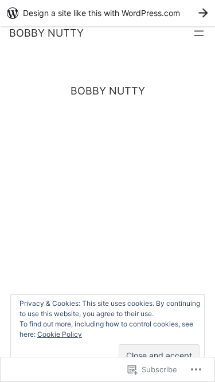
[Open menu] (199, 33)
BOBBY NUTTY (46, 33)
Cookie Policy (59, 334)
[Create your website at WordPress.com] (107, 13)
